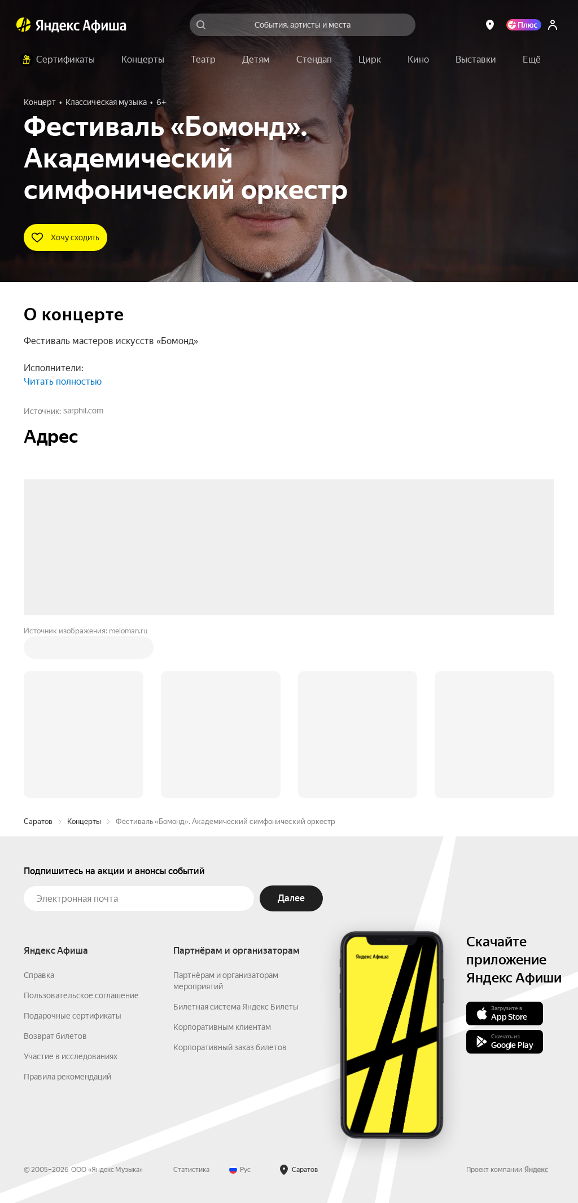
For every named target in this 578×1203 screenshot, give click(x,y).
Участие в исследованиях (70, 885)
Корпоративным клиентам (222, 856)
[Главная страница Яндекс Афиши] (23, 24)
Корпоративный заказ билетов (230, 876)
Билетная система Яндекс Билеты (236, 835)
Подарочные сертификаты (72, 844)
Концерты (84, 650)
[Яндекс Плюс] (523, 24)
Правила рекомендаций (67, 905)
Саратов (38, 650)
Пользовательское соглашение (81, 824)
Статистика (191, 999)
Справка (39, 804)
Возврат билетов (55, 865)
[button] (532, 60)
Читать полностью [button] (63, 381)
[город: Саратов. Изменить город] (490, 25)
